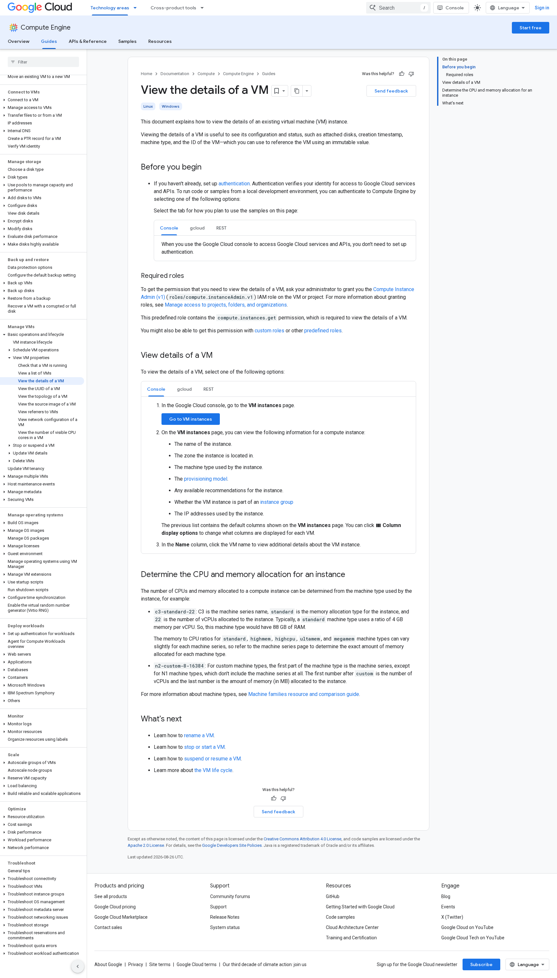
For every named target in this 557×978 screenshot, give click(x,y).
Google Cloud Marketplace (121, 917)
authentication (234, 184)
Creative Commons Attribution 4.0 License (302, 838)
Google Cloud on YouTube (467, 927)
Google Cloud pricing (115, 906)
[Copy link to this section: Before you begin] (207, 167)
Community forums (230, 896)
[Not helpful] (411, 74)
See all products (110, 896)
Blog (445, 896)
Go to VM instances (190, 419)
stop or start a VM (204, 747)
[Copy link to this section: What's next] (188, 719)
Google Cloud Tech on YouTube (472, 937)
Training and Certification (351, 937)
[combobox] (398, 8)
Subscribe (481, 964)
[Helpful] (401, 74)
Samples (127, 41)
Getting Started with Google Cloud (360, 906)
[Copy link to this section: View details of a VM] (219, 356)
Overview (18, 41)
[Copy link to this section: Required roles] (190, 276)
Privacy (135, 964)
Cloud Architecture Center (352, 927)
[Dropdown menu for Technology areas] (137, 7)
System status (225, 927)
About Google (108, 964)
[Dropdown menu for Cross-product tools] (204, 7)
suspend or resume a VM (212, 759)
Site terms (160, 964)
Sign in (542, 7)
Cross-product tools (173, 8)
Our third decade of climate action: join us (265, 964)
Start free (531, 28)
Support (218, 906)
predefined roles (323, 331)
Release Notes (224, 917)
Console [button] (169, 228)
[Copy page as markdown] (297, 90)
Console (454, 8)
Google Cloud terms (197, 964)
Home (146, 73)
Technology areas (110, 8)
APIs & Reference (88, 41)
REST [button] (221, 228)
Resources (160, 41)
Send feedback (391, 91)
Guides (49, 41)
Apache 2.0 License (146, 845)
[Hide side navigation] (77, 966)
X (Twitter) (452, 917)
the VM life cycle (213, 770)
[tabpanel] (285, 248)
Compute (206, 73)
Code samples (340, 917)
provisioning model (205, 479)
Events (448, 906)
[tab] (169, 227)
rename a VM (199, 735)
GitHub (332, 896)
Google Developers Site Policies (232, 845)
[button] (42, 100)
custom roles (269, 331)
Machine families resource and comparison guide (303, 694)
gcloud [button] (197, 228)
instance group (276, 502)
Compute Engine (46, 28)
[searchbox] (43, 62)
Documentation (175, 73)
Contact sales (108, 927)
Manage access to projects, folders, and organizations (226, 305)
